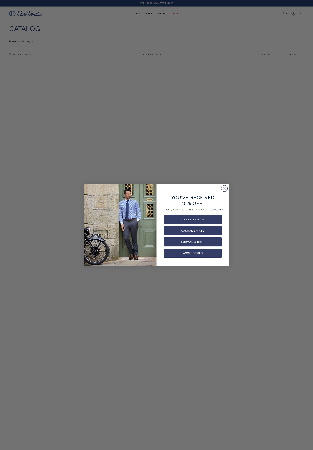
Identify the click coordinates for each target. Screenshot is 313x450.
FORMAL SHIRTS (193, 242)
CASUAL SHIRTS (192, 230)
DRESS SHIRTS (192, 219)
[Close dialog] (224, 188)
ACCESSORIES (193, 253)
